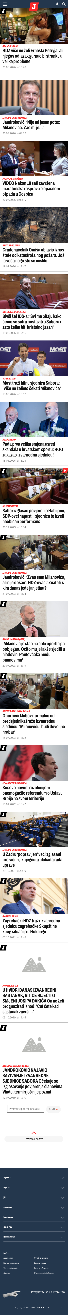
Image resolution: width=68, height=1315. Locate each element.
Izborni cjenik (40, 1263)
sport (7, 1187)
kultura (8, 1217)
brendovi (9, 1237)
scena (7, 1227)
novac (7, 1207)
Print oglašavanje (41, 1268)
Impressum (8, 1258)
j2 (4, 1197)
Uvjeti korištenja (41, 1258)
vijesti (7, 1177)
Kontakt (6, 1273)
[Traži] (63, 4)
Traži (52, 1109)
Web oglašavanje (10, 1268)
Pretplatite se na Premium (48, 1292)
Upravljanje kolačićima (43, 1273)
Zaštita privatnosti (11, 1263)
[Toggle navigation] (4, 4)
